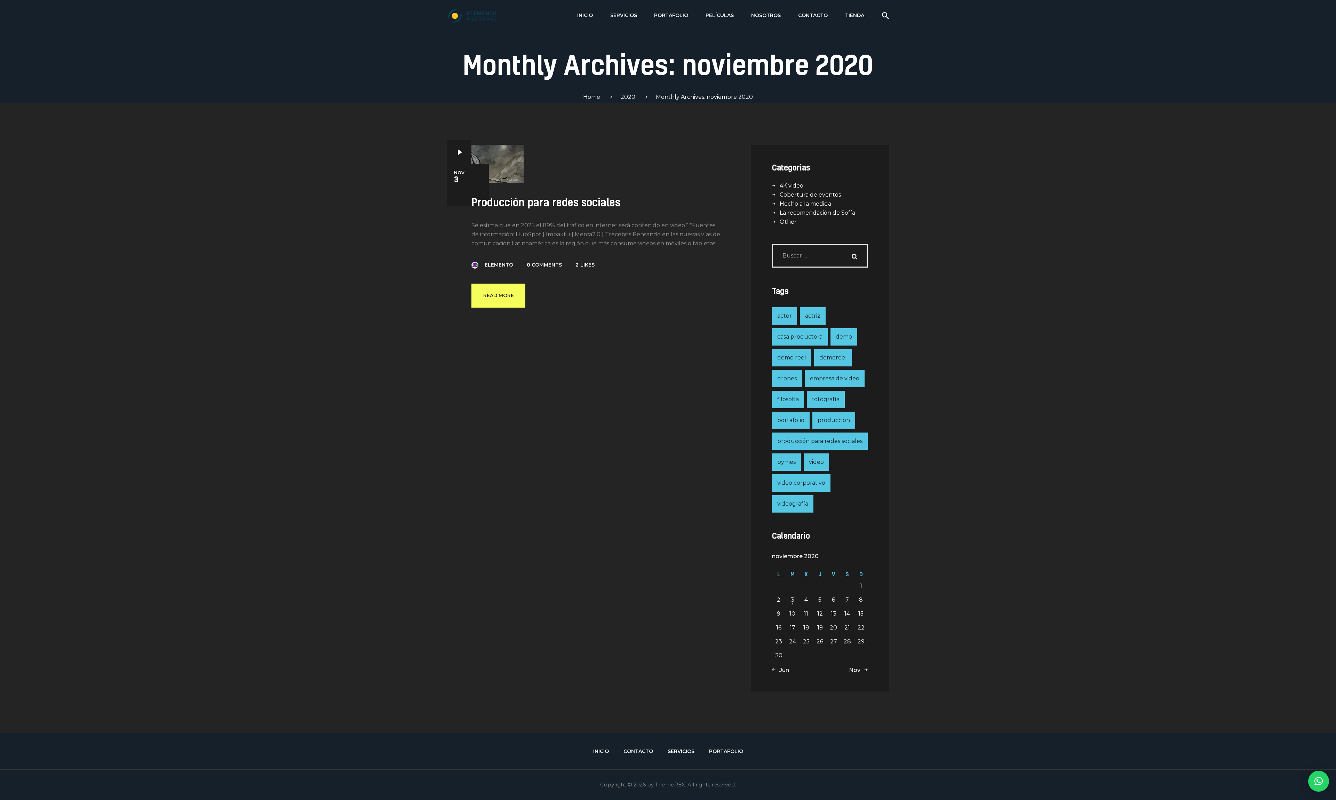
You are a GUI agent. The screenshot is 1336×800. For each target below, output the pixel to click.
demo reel (791, 357)
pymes (786, 462)
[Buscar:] (820, 255)
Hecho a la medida (805, 203)
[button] (1318, 781)
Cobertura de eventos (810, 194)
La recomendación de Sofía (817, 212)
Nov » (857, 670)
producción (834, 420)
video (816, 462)
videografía (792, 503)
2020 (628, 97)
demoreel (833, 357)
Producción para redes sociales (545, 202)
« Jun (782, 670)
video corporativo (801, 483)
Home (591, 97)
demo (844, 336)
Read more (498, 295)
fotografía (826, 399)
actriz (812, 315)
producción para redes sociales (819, 441)
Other (788, 222)
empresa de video (834, 378)
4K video (791, 185)
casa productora (799, 336)
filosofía (788, 399)
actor (784, 315)
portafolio (790, 420)
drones (787, 378)
